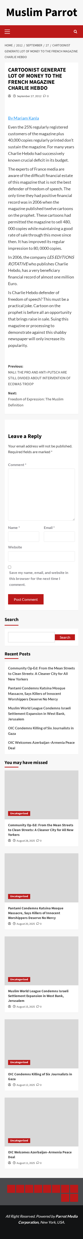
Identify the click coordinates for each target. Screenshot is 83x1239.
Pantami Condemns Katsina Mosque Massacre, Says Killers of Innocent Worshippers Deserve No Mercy (36, 693)
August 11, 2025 (26, 1163)
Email (49, 527)
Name (14, 527)
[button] (9, 31)
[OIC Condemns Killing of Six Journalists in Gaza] (41, 1043)
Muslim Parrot (41, 12)
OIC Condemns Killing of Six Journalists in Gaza (41, 731)
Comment (17, 464)
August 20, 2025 (26, 924)
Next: (35, 399)
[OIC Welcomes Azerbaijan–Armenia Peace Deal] (41, 1122)
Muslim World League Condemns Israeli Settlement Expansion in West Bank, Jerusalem (39, 713)
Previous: (39, 375)
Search (11, 619)
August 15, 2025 (26, 1007)
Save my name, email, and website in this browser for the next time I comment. (38, 578)
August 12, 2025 (26, 1085)
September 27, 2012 (29, 96)
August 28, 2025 (26, 841)
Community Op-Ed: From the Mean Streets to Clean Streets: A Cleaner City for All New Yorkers (41, 673)
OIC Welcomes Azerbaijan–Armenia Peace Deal (41, 745)
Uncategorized (19, 813)
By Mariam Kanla (23, 118)
